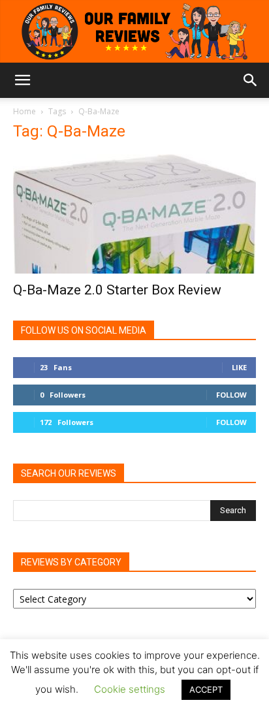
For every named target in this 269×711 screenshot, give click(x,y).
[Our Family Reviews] (134, 31)
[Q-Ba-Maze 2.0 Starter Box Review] (134, 214)
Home (24, 111)
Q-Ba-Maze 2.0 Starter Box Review (117, 290)
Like (239, 367)
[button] (22, 80)
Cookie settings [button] (129, 689)
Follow (231, 395)
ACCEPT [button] (206, 689)
